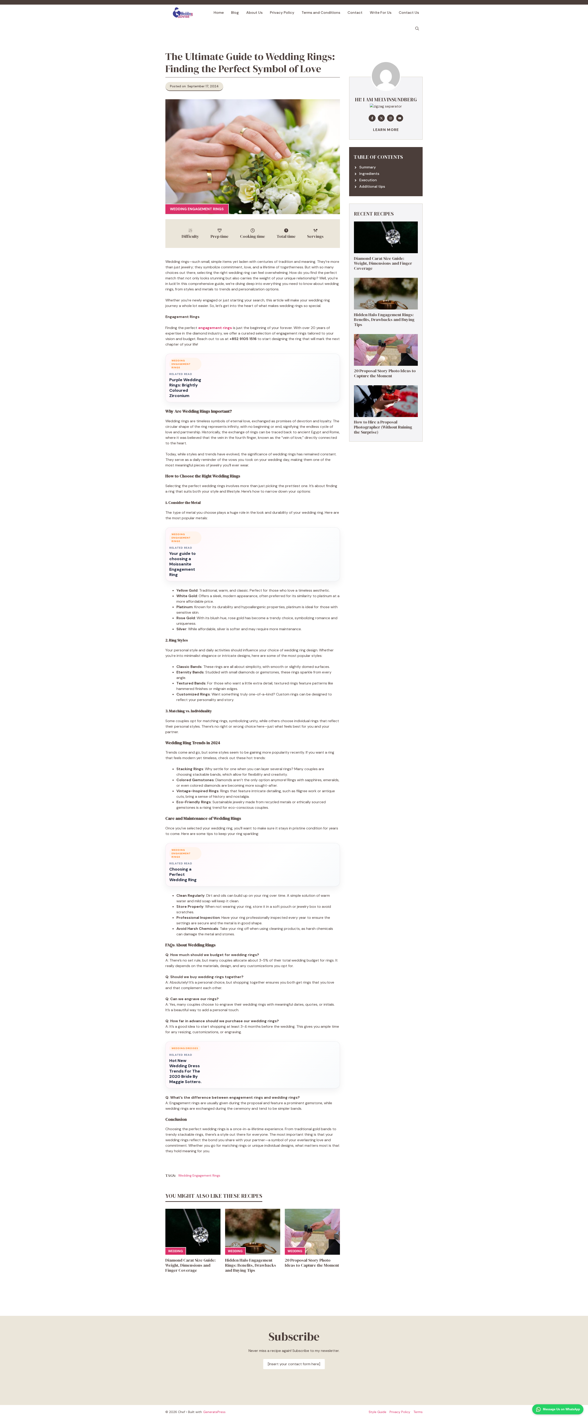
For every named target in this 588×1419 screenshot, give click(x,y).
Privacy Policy (282, 12)
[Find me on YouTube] (399, 118)
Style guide (377, 1412)
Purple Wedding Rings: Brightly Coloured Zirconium (185, 387)
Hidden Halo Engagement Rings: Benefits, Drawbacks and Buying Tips (250, 1265)
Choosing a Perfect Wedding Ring (183, 875)
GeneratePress (214, 1412)
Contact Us (409, 12)
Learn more (386, 129)
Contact (355, 12)
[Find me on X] (381, 118)
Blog (235, 12)
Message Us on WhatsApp (561, 1409)
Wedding (175, 1251)
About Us (254, 12)
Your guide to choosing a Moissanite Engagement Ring (182, 564)
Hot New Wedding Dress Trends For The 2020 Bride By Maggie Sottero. (185, 1071)
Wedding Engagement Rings (197, 209)
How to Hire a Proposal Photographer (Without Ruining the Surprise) (383, 427)
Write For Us (380, 12)
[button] (417, 29)
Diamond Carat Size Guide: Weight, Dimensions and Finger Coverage (190, 1265)
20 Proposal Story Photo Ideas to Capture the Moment (312, 1262)
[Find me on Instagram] (390, 118)
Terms (418, 1412)
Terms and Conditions (321, 12)
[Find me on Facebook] (372, 118)
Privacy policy (400, 1412)
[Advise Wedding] (182, 13)
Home (219, 12)
